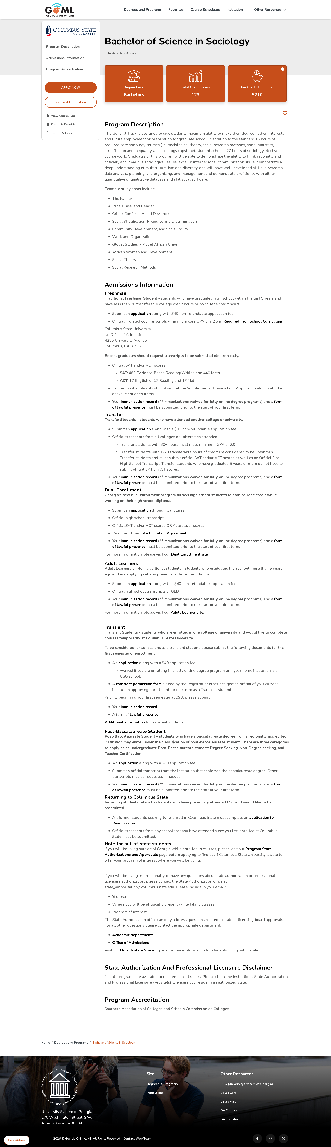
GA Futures (254, 1110)
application (141, 313)
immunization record (139, 401)
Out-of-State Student (139, 950)
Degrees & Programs (162, 1084)
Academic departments (133, 935)
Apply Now (79, 87)
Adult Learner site (187, 612)
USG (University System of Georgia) (249, 1084)
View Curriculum (71, 115)
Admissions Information (65, 58)
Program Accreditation (64, 69)
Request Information (71, 102)
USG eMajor (251, 1101)
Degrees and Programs (143, 9)
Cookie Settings (16, 1140)
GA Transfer (255, 1119)
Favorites (176, 9)
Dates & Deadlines (71, 124)
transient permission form (139, 684)
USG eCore (250, 1093)
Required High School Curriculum (252, 321)
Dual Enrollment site (189, 554)
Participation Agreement (165, 533)
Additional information (125, 722)
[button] (282, 69)
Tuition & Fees (71, 133)
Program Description (63, 46)
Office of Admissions (130, 942)
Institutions (155, 1093)
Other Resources (268, 9)
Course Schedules (205, 9)
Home (45, 1042)
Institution (235, 9)
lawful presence (144, 714)
